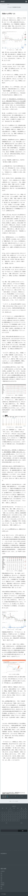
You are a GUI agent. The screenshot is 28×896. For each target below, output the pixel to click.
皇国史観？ (2, 884)
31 (17, 820)
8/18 (1, 878)
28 (6, 820)
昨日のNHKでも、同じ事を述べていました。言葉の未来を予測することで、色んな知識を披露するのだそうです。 (14, 101)
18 (21, 815)
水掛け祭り (2, 882)
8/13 (1, 888)
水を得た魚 (2, 871)
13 (2, 815)
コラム (17, 796)
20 (2, 817)
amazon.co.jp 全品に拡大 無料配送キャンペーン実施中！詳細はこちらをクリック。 (13, 793)
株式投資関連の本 (4, 853)
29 (10, 820)
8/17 (1, 880)
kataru (22, 796)
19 (25, 815)
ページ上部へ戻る (26, 894)
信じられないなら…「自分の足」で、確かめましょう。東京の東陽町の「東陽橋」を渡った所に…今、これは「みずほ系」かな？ (13, 452)
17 (17, 815)
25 (21, 817)
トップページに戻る (14, 801)
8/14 (1, 886)
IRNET (3, 2)
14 (6, 815)
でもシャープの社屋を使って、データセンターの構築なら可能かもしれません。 (13, 435)
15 (10, 815)
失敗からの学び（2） (9, 13)
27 (2, 820)
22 (10, 817)
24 (17, 817)
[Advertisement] (14, 777)
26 (25, 817)
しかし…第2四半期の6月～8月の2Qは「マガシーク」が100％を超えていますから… (13, 650)
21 (6, 817)
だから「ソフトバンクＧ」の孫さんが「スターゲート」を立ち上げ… (13, 320)
